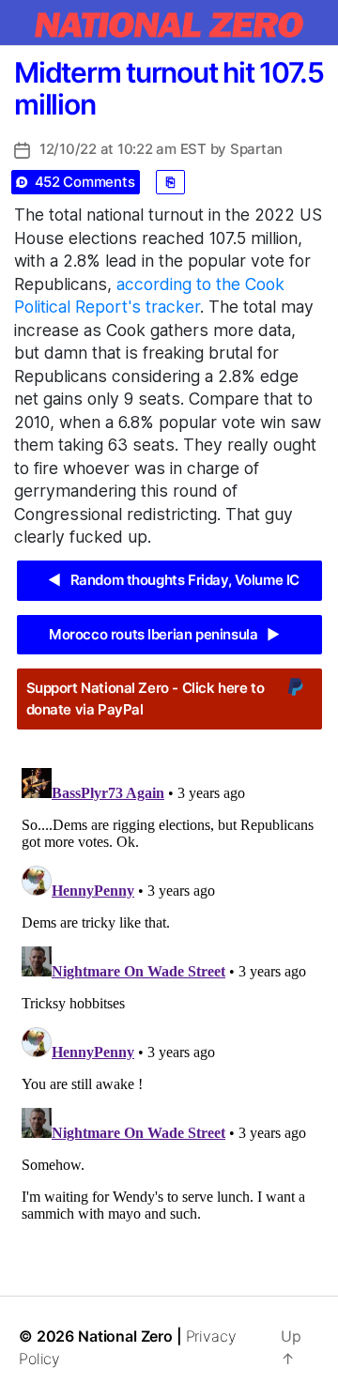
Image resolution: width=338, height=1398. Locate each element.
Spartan (256, 149)
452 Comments (85, 182)
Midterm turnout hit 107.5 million (169, 88)
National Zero (125, 1336)
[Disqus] (169, 995)
